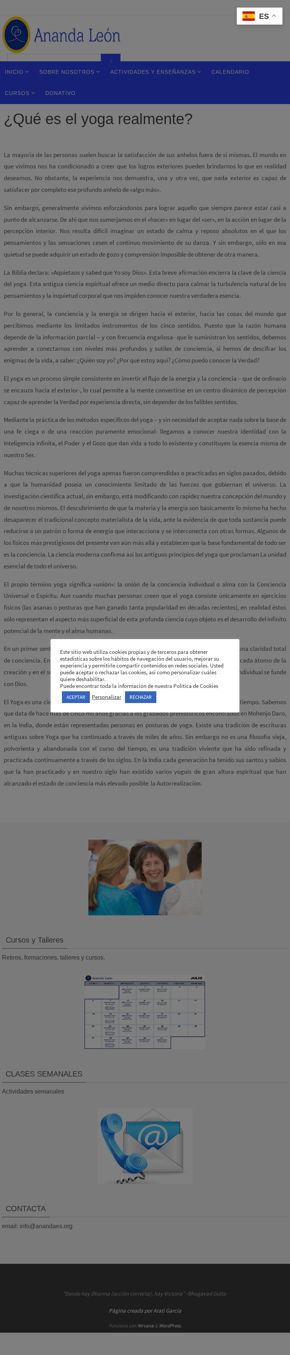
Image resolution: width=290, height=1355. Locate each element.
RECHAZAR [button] (141, 697)
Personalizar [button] (106, 697)
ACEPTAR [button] (75, 697)
